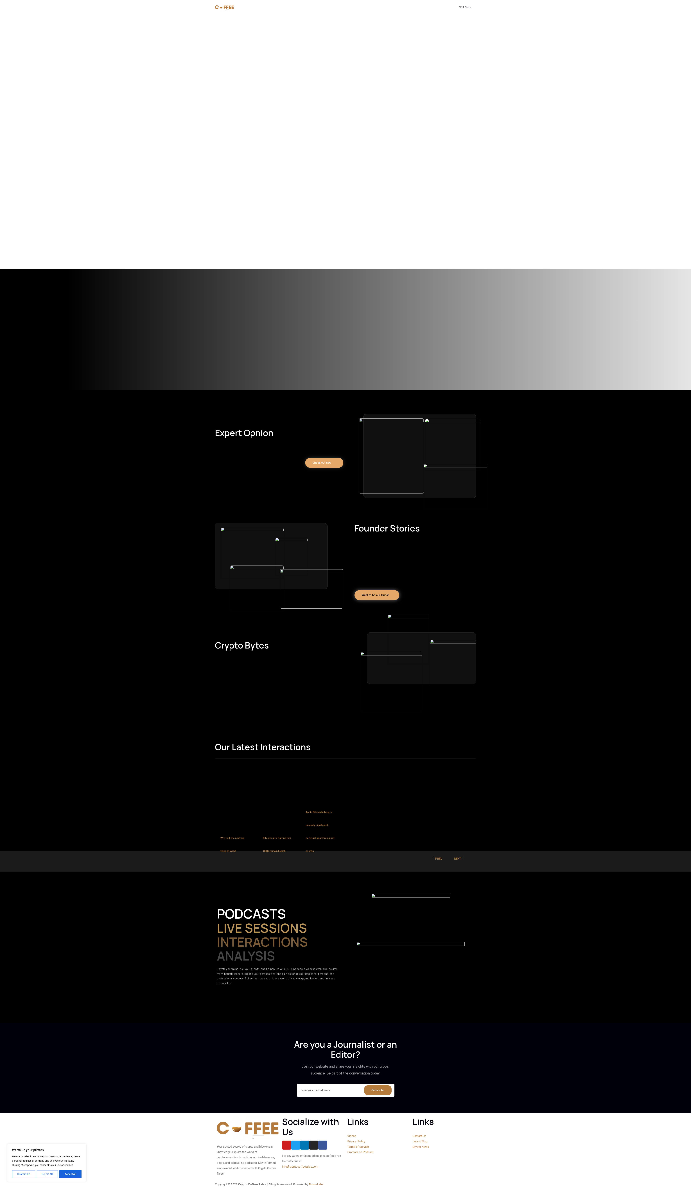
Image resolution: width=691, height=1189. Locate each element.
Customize (23, 1174)
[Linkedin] (304, 1145)
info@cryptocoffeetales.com (300, 1166)
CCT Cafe (465, 7)
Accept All (70, 1174)
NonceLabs (316, 1184)
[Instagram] (313, 1145)
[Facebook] (322, 1145)
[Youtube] (286, 1145)
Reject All (47, 1174)
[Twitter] (295, 1145)
